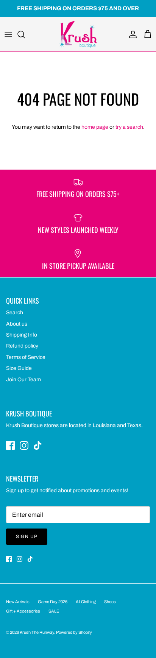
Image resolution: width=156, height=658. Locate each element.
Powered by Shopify (74, 632)
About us (16, 324)
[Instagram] (24, 445)
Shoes (110, 601)
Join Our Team (23, 379)
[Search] (25, 34)
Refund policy (22, 346)
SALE (53, 611)
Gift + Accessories (23, 611)
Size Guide (19, 368)
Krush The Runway (37, 632)
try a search (129, 127)
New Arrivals (18, 601)
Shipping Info (21, 335)
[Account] (131, 34)
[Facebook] (10, 445)
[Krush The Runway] (78, 34)
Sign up (26, 536)
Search (14, 312)
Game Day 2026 (52, 601)
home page (94, 127)
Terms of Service (25, 357)
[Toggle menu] (8, 34)
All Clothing (86, 601)
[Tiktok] (37, 445)
